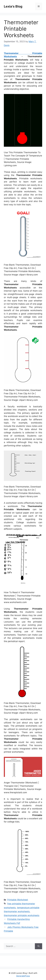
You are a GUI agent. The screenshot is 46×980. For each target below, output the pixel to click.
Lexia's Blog (13, 6)
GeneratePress (23, 976)
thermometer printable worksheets (21, 915)
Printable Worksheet (17, 899)
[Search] (38, 946)
